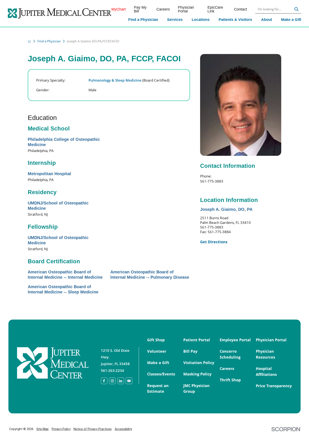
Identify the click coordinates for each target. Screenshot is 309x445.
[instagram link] (112, 381)
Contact (240, 9)
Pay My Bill (140, 9)
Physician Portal (186, 9)
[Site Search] (296, 9)
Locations (201, 19)
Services (175, 19)
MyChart (118, 9)
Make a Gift (291, 19)
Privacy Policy (61, 429)
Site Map (42, 429)
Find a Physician (143, 19)
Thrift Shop (230, 379)
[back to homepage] (29, 41)
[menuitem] (143, 20)
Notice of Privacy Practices (93, 429)
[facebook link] (104, 381)
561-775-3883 (211, 181)
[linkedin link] (121, 381)
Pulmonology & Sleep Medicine (128, 80)
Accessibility (123, 429)
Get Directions (213, 242)
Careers (163, 9)
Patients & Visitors (235, 19)
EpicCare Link (215, 9)
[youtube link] (129, 381)
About (266, 19)
